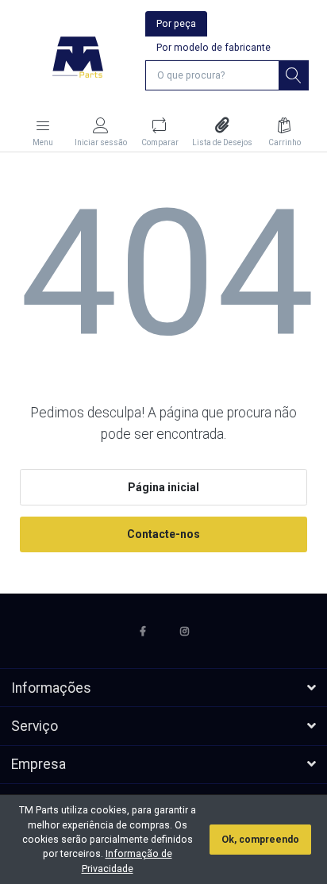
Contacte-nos (163, 534)
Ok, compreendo (260, 839)
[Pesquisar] (294, 75)
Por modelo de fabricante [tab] (213, 47)
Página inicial (163, 487)
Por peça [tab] (176, 23)
